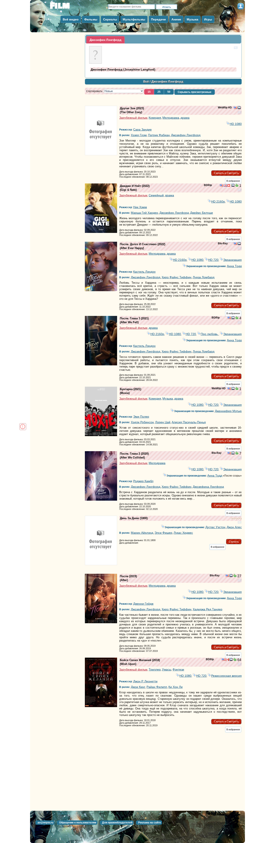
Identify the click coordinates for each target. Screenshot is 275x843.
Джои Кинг (138, 687)
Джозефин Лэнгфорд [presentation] (105, 40)
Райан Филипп (157, 687)
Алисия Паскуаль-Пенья (189, 422)
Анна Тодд (234, 266)
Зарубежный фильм (133, 117)
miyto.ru (64, 7)
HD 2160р (218, 201)
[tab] (105, 39)
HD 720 (213, 260)
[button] (149, 92)
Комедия (155, 117)
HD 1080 (236, 124)
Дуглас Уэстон (215, 527)
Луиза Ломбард (203, 277)
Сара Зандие (142, 129)
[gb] (225, 186)
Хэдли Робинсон (142, 422)
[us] (235, 108)
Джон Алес (234, 527)
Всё (146, 81)
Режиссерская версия (226, 675)
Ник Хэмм (140, 207)
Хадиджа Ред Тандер (207, 609)
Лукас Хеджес (183, 532)
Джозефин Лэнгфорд (185, 135)
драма (184, 117)
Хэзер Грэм (139, 135)
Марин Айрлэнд (142, 532)
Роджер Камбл (143, 481)
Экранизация (232, 260)
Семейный (156, 195)
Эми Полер (141, 416)
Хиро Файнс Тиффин (176, 277)
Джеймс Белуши (201, 212)
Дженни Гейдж (143, 603)
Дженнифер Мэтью (228, 411)
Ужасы (166, 669)
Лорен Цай (162, 422)
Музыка (167, 398)
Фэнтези (178, 669)
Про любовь (209, 334)
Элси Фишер (163, 532)
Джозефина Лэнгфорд (208, 486)
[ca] (227, 660)
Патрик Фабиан (159, 135)
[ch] (229, 186)
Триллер (155, 669)
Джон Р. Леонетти (145, 681)
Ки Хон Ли (175, 687)
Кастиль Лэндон (144, 271)
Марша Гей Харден (144, 212)
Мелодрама (170, 117)
